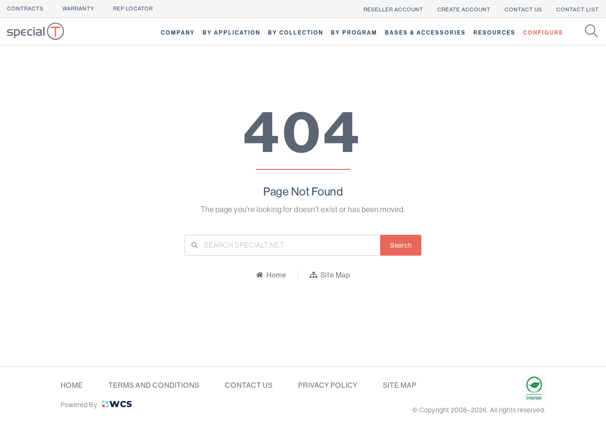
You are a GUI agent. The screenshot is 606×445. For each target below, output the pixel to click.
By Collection (295, 32)
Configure (543, 32)
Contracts (25, 9)
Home (72, 385)
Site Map (400, 385)
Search (400, 245)
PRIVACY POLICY (327, 385)
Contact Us (523, 10)
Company (178, 32)
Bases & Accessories (425, 32)
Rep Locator (133, 9)
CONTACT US (249, 385)
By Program (354, 32)
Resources (494, 32)
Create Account (463, 10)
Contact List (577, 10)
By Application (231, 32)
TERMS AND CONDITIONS (153, 385)
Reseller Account (393, 10)
